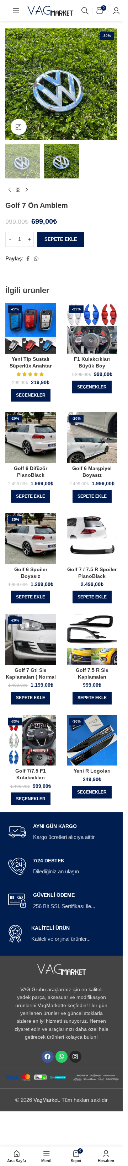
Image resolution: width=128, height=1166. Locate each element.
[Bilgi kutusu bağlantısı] (61, 832)
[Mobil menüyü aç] (16, 11)
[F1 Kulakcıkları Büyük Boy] (92, 328)
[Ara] (85, 11)
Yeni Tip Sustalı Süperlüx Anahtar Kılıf (31, 366)
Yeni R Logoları (92, 771)
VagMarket (46, 1100)
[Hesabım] (116, 11)
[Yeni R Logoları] (92, 740)
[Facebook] (48, 1057)
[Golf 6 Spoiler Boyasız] (30, 538)
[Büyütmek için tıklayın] (19, 127)
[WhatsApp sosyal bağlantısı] (36, 259)
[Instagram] (75, 1057)
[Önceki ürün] (9, 190)
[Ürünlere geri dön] (18, 190)
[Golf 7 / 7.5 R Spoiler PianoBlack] (92, 538)
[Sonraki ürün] (26, 190)
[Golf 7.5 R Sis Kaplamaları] (92, 639)
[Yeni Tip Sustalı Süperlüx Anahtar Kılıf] (30, 328)
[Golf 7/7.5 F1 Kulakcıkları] (30, 740)
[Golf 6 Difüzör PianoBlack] (30, 437)
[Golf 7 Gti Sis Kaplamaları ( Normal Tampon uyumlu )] (30, 639)
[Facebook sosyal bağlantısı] (27, 259)
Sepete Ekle (60, 239)
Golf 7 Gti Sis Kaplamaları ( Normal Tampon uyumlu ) (31, 677)
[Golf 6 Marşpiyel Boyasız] (92, 437)
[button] (30, 496)
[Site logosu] (50, 10)
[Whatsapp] (61, 1057)
